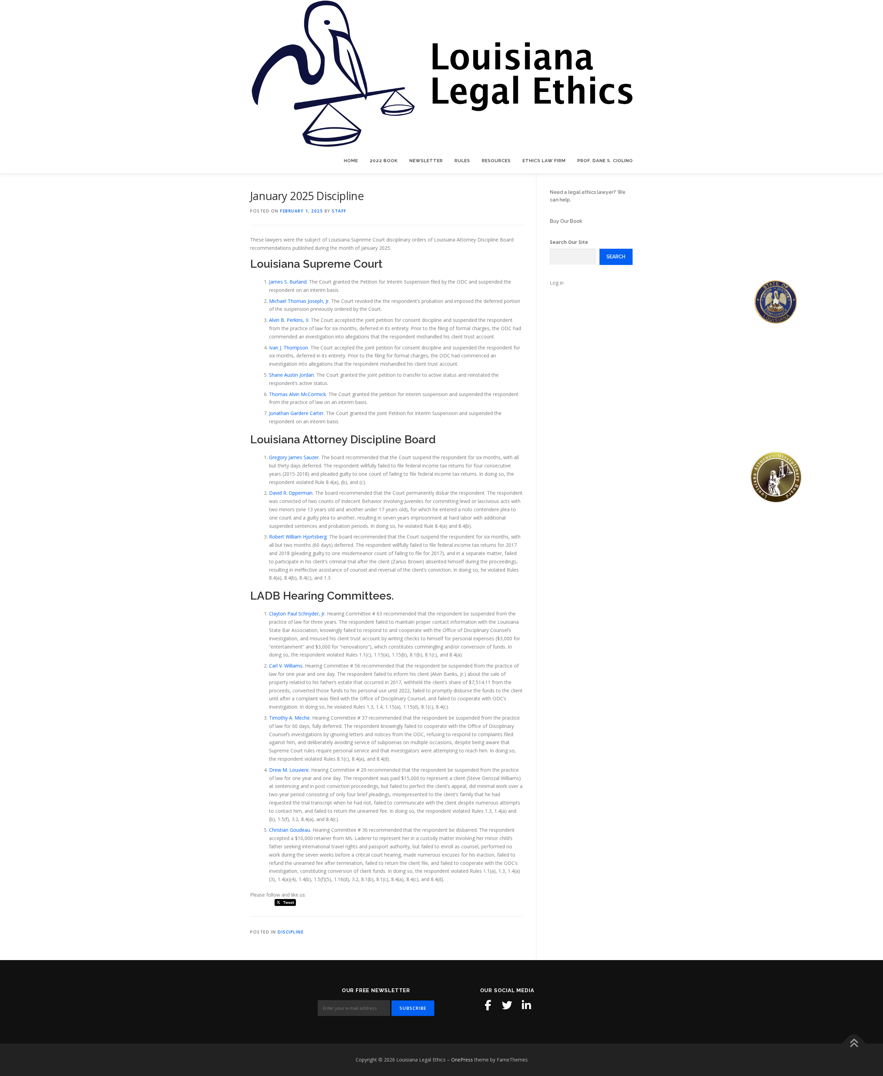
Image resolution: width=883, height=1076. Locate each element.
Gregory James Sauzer (294, 457)
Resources (496, 160)
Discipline (291, 932)
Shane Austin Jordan (291, 375)
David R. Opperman (290, 493)
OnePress (462, 1059)
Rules (462, 160)
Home (351, 160)
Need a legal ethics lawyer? (583, 192)
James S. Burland (288, 281)
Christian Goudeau (289, 830)
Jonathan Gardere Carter (296, 413)
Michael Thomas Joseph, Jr (299, 301)
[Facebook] (488, 1005)
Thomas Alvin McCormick (297, 394)
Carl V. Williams (285, 665)
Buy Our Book (566, 221)
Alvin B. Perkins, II (288, 320)
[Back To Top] (854, 1043)
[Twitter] (507, 1005)
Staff (339, 211)
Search (615, 256)
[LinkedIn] (526, 1005)
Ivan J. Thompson (288, 347)
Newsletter (426, 160)
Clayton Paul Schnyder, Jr (297, 613)
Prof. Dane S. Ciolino (605, 160)
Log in (557, 282)
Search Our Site (569, 242)
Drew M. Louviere (289, 770)
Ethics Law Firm (544, 160)
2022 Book (384, 160)
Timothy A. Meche (289, 717)
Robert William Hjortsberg (298, 536)
